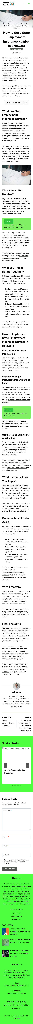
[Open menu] (25, 3)
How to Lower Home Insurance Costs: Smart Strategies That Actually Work (25, 724)
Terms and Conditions (21, 1005)
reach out (6, 975)
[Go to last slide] (5, 765)
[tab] (12, 785)
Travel (19, 899)
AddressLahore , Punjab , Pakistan (16, 992)
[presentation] (16, 757)
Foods (6, 901)
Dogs (5, 904)
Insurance (6, 70)
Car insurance (8, 899)
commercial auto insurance (17, 468)
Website (6, 855)
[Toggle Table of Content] (24, 102)
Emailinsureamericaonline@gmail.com (16, 984)
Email (5, 846)
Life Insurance (16, 916)
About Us (10, 1002)
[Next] (27, 765)
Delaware (5, 201)
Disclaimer (16, 913)
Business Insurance (16, 49)
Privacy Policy (21, 1002)
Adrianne (17, 52)
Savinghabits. (25, 904)
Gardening (12, 904)
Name (6, 837)
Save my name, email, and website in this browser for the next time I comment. (16, 862)
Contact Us (16, 919)
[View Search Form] (29, 3)
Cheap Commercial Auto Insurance (8, 722)
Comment (7, 810)
